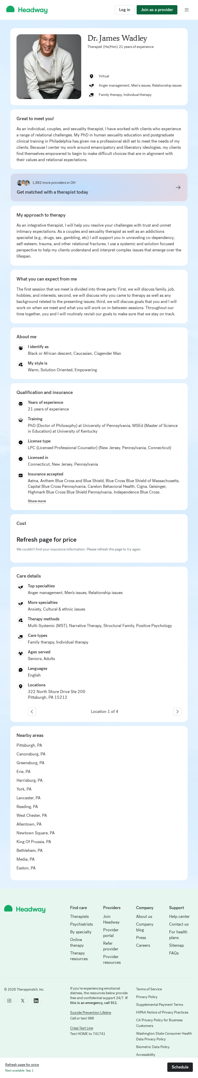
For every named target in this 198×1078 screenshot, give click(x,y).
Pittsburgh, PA (29, 745)
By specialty (81, 932)
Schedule (180, 1067)
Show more (37, 501)
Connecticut (39, 464)
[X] (23, 1000)
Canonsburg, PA (30, 754)
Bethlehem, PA (29, 850)
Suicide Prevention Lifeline (90, 1012)
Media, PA (25, 859)
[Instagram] (9, 1000)
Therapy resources (79, 955)
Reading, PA (27, 806)
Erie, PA (23, 771)
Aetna (33, 480)
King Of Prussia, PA (33, 841)
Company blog (144, 927)
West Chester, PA (31, 815)
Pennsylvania (86, 464)
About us (144, 916)
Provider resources (112, 959)
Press (141, 937)
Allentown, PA (29, 824)
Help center (179, 916)
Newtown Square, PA (35, 833)
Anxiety (34, 609)
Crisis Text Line (81, 1028)
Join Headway (111, 919)
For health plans (178, 934)
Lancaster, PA (28, 798)
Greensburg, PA (30, 763)
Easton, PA (26, 868)
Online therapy (77, 942)
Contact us (178, 924)
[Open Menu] (187, 10)
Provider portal (111, 932)
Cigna (142, 486)
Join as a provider (157, 9)
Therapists (79, 916)
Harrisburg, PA (29, 780)
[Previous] (32, 711)
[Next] (177, 711)
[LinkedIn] (36, 1000)
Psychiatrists (81, 924)
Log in (124, 9)
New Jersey (62, 464)
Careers (143, 945)
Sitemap (176, 945)
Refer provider (110, 946)
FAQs (174, 953)
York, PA (23, 789)
